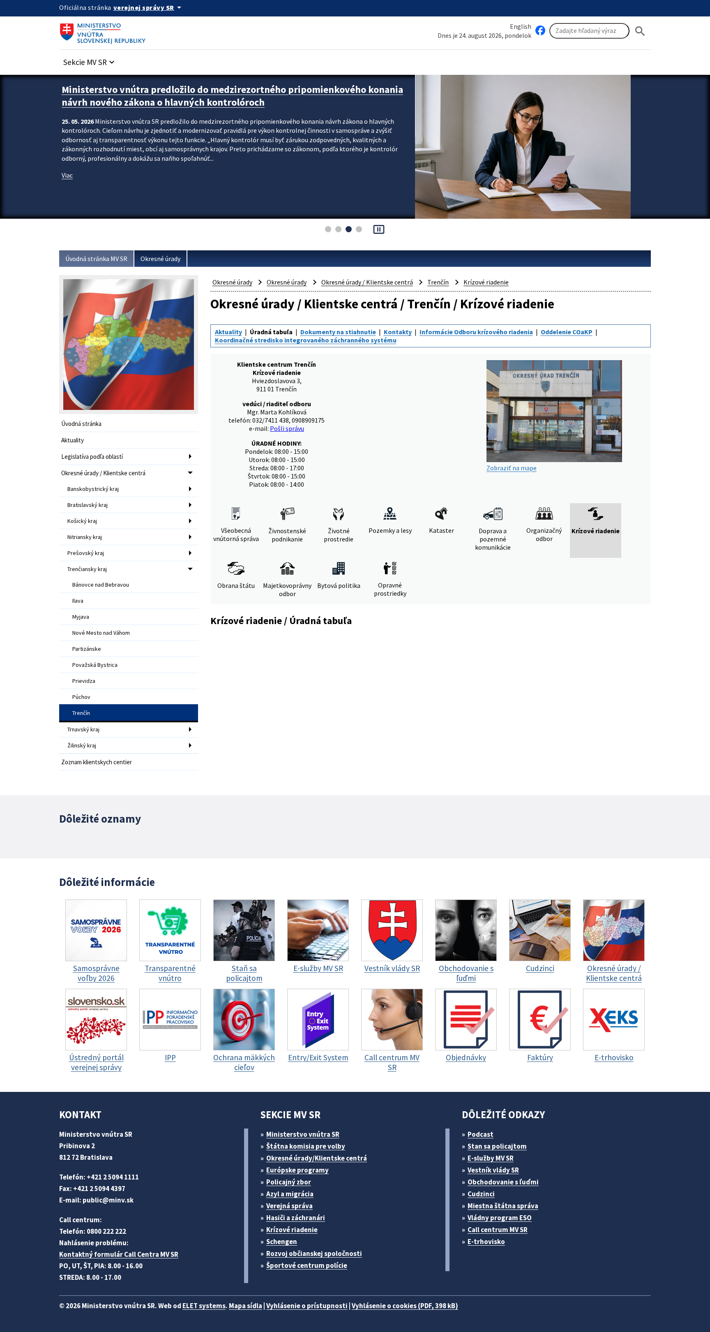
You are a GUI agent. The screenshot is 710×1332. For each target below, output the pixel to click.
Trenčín (81, 713)
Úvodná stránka (81, 424)
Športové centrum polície (306, 1265)
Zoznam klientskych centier (96, 762)
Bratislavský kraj (87, 505)
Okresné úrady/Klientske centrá (316, 1158)
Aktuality (72, 440)
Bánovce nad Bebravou (100, 584)
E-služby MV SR (491, 1158)
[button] (90, 60)
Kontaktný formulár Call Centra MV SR (118, 1254)
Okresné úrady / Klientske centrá (103, 473)
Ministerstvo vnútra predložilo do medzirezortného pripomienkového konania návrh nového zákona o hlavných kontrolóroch (232, 96)
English (520, 26)
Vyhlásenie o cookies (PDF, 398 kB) (405, 1305)
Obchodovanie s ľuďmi (503, 1181)
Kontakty (398, 332)
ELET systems (204, 1305)
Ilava (77, 600)
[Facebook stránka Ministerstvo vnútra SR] (540, 30)
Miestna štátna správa (503, 1205)
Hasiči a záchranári (295, 1217)
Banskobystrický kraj (93, 489)
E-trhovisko (486, 1241)
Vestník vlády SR (493, 1170)
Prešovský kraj (85, 553)
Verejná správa (289, 1205)
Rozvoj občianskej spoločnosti (314, 1253)
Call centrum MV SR (498, 1229)
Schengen (281, 1241)
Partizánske (86, 648)
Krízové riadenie (486, 282)
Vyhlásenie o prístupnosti (307, 1305)
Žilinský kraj (81, 745)
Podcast (480, 1134)
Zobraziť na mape (511, 468)
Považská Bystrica (95, 664)
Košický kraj (82, 521)
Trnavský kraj (83, 729)
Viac (67, 175)
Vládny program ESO (500, 1217)
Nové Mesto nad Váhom (101, 632)
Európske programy (297, 1170)
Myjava (80, 616)
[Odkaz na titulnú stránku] (104, 30)
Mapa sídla (245, 1305)
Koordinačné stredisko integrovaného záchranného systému (305, 340)
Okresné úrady (160, 258)
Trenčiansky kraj (87, 569)
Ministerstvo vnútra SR (302, 1134)
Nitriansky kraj (84, 537)
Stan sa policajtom (497, 1146)
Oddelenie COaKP (566, 332)
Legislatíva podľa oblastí (92, 456)
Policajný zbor (288, 1181)
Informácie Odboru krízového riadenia (476, 332)
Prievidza (83, 680)
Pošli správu (287, 428)
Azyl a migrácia (290, 1193)
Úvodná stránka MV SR (96, 258)
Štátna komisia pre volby (305, 1146)
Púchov (81, 697)
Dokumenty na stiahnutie (338, 332)
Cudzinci (481, 1193)
